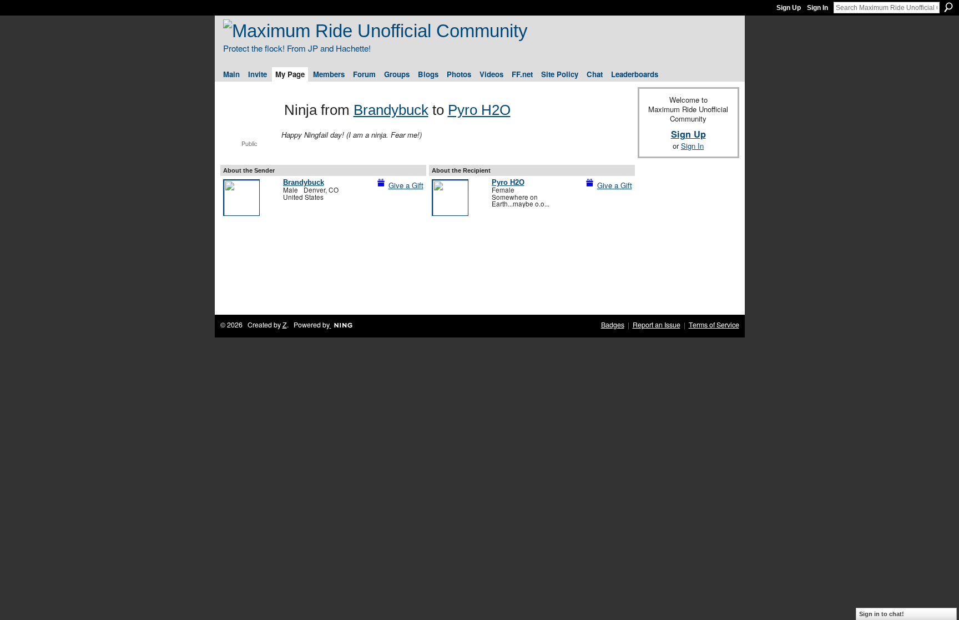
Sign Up (788, 8)
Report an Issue (656, 325)
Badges (612, 325)
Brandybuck (391, 110)
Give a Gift (405, 185)
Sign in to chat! (881, 614)
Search (948, 7)
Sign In (817, 8)
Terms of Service (714, 325)
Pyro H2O (479, 110)
